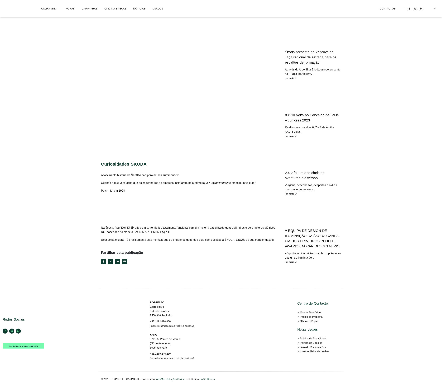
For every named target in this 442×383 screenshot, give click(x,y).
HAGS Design (207, 379)
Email (124, 261)
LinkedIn (117, 261)
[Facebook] (409, 8)
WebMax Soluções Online (170, 379)
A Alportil (48, 8)
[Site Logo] (17, 8)
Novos (70, 8)
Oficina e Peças (115, 8)
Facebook (103, 261)
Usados (157, 8)
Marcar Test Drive (310, 312)
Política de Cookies (311, 342)
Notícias (139, 8)
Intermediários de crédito (314, 351)
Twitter (110, 261)
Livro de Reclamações (313, 347)
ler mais (290, 78)
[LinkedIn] (421, 8)
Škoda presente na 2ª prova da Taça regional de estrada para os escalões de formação (310, 57)
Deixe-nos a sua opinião (23, 346)
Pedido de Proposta (311, 316)
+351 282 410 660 (160, 321)
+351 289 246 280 (160, 353)
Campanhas (89, 8)
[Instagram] (415, 8)
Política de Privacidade (313, 338)
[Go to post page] (313, 34)
